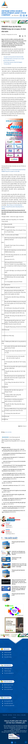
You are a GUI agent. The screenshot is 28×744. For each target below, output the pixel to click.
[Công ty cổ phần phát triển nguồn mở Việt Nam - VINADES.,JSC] (5, 4)
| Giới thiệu (9, 715)
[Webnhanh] (14, 610)
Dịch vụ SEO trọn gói (8, 689)
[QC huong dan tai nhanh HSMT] (14, 625)
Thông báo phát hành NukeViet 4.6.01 (18, 542)
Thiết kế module (7, 670)
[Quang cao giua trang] (14, 21)
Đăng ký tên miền (7, 654)
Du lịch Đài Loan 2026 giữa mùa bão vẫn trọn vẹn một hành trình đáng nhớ (18, 553)
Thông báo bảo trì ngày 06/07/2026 (16, 558)
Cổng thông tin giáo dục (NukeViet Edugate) (13, 62)
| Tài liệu (14, 717)
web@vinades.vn (9, 527)
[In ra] (23, 36)
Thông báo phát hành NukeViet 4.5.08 (18, 594)
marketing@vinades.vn (10, 533)
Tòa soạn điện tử (7, 63)
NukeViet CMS (9, 732)
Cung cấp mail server (8, 703)
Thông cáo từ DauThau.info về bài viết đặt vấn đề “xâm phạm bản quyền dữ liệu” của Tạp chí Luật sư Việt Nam (19, 582)
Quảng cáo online (7, 687)
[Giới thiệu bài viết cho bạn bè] (20, 36)
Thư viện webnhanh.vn (9, 673)
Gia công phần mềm (8, 701)
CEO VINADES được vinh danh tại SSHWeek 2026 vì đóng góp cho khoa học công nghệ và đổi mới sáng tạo (19, 589)
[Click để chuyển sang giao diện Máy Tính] (15, 742)
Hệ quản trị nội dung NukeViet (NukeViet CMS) (13, 56)
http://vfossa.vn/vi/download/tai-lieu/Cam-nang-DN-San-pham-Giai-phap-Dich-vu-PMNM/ (12, 206)
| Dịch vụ (18, 715)
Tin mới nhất (11, 538)
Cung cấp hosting (7, 657)
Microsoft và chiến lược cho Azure (10, 485)
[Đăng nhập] (24, 15)
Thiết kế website (7, 652)
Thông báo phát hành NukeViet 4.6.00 (18, 571)
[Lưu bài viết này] (25, 36)
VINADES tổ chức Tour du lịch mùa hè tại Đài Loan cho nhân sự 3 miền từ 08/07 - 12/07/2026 (19, 565)
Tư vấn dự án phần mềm (9, 705)
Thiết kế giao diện (8, 668)
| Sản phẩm (23, 715)
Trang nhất (4, 715)
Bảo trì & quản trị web (8, 684)
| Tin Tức (14, 715)
